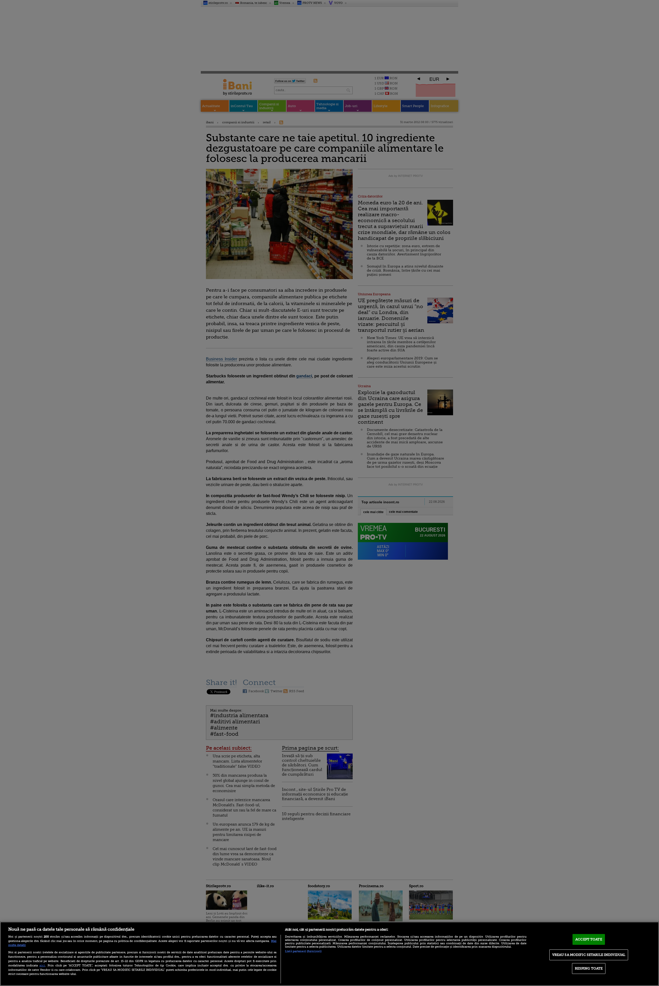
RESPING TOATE (589, 968)
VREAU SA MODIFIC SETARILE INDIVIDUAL (589, 955)
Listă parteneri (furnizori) (303, 951)
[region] (329, 954)
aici (42, 965)
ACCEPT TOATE (588, 939)
